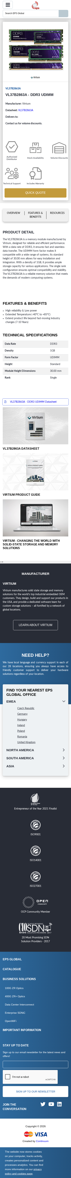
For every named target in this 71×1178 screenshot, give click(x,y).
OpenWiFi (10, 1021)
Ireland (21, 725)
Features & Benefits (35, 215)
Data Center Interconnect (19, 1004)
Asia (10, 766)
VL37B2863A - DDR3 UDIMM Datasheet (33, 402)
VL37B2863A (25, 110)
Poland (21, 731)
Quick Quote (35, 192)
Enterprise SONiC (15, 1012)
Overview (13, 213)
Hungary (22, 719)
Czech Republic (25, 708)
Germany (22, 714)
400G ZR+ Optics (15, 996)
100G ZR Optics (14, 988)
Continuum (42, 1141)
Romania (22, 736)
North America (20, 750)
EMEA (11, 701)
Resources (57, 213)
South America (20, 758)
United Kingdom (26, 742)
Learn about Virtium (35, 625)
